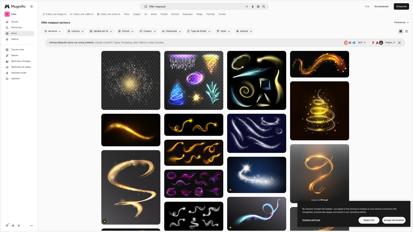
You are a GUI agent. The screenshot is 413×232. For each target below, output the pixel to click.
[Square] (406, 31)
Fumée (222, 14)
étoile (154, 14)
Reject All (369, 220)
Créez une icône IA (110, 14)
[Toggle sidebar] (31, 6)
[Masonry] (400, 31)
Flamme (210, 14)
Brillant (175, 14)
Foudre (164, 14)
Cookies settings (311, 220)
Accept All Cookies (394, 220)
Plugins (388, 42)
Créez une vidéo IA (83, 14)
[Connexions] (7, 225)
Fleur (126, 14)
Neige (199, 14)
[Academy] (12, 225)
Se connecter (381, 6)
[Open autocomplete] (144, 6)
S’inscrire (401, 6)
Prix (367, 6)
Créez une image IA (56, 14)
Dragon (137, 14)
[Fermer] (399, 43)
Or (146, 14)
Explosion (188, 14)
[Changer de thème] (18, 225)
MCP (360, 42)
